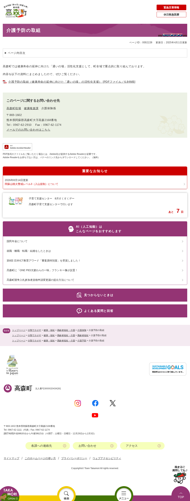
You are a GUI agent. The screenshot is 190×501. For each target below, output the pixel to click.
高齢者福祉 (83, 335)
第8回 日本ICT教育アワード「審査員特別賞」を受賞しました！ (44, 260)
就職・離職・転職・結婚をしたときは (29, 250)
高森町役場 (13, 108)
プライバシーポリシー (74, 458)
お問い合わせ (87, 445)
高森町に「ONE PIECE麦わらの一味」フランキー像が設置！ (42, 270)
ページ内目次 (16, 52)
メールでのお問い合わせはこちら (28, 129)
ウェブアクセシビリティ (107, 458)
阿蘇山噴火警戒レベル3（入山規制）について (31, 183)
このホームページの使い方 (40, 458)
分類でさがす (34, 330)
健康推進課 (31, 108)
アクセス (132, 445)
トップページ (18, 330)
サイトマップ (11, 458)
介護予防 (81, 340)
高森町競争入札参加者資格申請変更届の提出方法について (40, 279)
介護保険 (81, 330)
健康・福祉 (49, 330)
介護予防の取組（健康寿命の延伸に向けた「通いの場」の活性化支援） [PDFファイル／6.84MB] (71, 81)
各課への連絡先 (41, 445)
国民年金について (17, 241)
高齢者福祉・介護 (66, 330)
